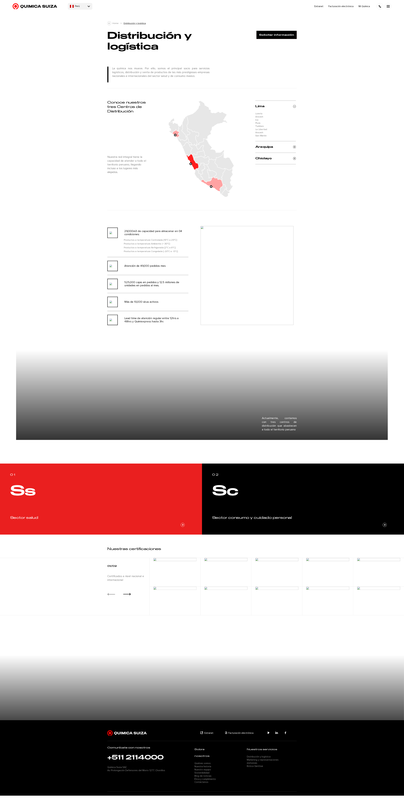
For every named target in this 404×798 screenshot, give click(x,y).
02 (114, 566)
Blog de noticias (202, 775)
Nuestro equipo (202, 769)
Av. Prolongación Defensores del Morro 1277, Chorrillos (136, 770)
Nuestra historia (202, 766)
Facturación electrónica (240, 733)
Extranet (208, 733)
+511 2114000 (135, 758)
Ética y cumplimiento (205, 779)
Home (115, 23)
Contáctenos (201, 782)
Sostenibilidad (201, 772)
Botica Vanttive (255, 766)
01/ (109, 566)
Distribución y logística (135, 23)
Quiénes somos (202, 763)
